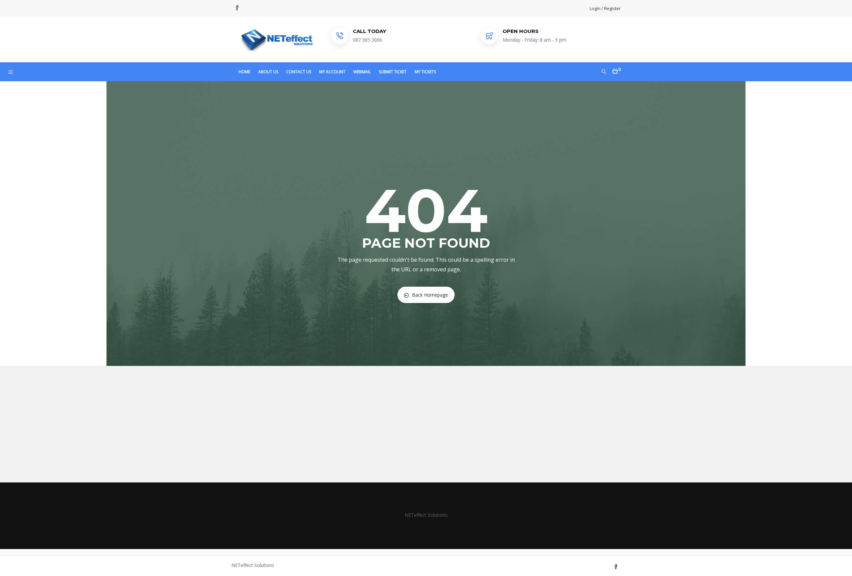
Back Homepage (430, 295)
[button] (616, 69)
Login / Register (605, 8)
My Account (332, 72)
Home (244, 72)
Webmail (362, 72)
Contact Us (298, 72)
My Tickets (425, 72)
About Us (268, 72)
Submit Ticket (393, 72)
